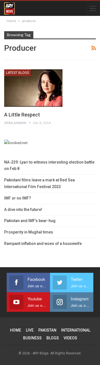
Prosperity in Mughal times (28, 232)
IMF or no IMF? (17, 198)
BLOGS (52, 338)
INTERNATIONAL (75, 330)
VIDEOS (70, 338)
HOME (15, 330)
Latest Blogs (17, 73)
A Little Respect (22, 115)
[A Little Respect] (33, 88)
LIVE (30, 330)
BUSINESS (32, 338)
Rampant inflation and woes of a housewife (43, 243)
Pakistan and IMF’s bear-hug (30, 220)
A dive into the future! (23, 209)
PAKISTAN (47, 330)
